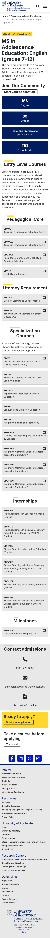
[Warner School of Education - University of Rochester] (16, 6)
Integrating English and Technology (21, 422)
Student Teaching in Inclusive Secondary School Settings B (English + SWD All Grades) (24, 603)
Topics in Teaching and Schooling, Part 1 (24, 232)
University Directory (11, 831)
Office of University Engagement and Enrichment (24, 842)
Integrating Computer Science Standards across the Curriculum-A (24, 453)
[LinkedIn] (20, 758)
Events (5, 888)
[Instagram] (38, 758)
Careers (5, 895)
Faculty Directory (9, 899)
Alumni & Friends (9, 785)
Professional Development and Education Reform (24, 859)
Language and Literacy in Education (22, 409)
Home (5, 16)
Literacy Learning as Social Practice (22, 300)
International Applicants (13, 792)
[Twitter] (29, 758)
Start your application (19, 92)
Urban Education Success (13, 870)
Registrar (6, 802)
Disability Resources (11, 806)
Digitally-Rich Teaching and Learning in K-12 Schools (25, 437)
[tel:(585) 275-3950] (25, 659)
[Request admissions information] (25, 696)
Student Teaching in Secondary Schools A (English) (25, 551)
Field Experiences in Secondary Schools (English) (24, 515)
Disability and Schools (15, 274)
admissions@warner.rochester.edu (25, 686)
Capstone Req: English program (20, 633)
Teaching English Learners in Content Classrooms (22, 315)
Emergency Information (12, 845)
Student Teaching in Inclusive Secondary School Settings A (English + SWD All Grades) (24, 568)
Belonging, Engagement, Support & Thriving (22, 810)
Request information (25, 705)
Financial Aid (7, 891)
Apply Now (7, 880)
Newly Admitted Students (13, 777)
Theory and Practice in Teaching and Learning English (22, 379)
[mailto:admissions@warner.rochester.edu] (25, 677)
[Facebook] (12, 758)
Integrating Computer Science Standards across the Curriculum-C (24, 485)
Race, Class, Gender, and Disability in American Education (22, 259)
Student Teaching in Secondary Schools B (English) (25, 586)
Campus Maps (8, 838)
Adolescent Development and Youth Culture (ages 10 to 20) (22, 363)
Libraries (6, 834)
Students (6, 781)
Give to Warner (8, 903)
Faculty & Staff (8, 788)
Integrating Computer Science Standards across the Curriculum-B (24, 469)
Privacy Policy (8, 817)
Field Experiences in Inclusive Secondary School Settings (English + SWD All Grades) (24, 533)
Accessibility (7, 849)
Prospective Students (11, 774)
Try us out (12, 744)
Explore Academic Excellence (26, 16)
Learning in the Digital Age (14, 867)
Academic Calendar (10, 884)
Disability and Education (13, 863)
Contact (25, 932)
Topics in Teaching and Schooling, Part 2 (24, 245)
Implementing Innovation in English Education (21, 395)
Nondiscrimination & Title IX (14, 813)
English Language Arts (17, 33)
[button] (38, 6)
